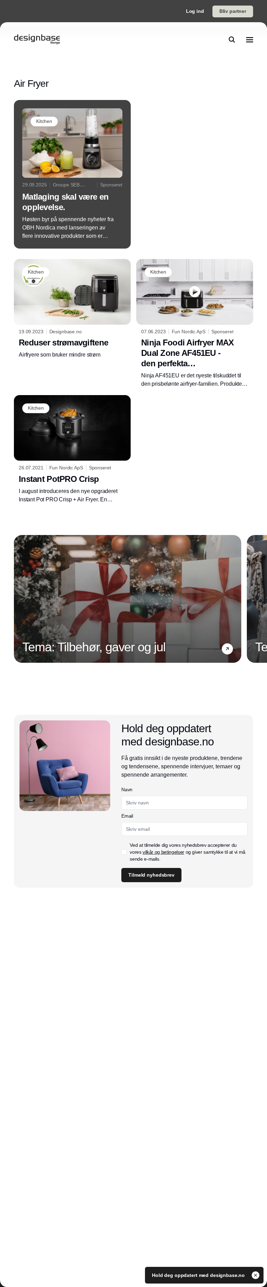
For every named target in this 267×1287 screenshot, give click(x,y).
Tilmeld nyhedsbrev (151, 875)
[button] (227, 648)
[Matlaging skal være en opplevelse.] (72, 174)
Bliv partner (232, 11)
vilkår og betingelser (163, 852)
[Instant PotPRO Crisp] (72, 449)
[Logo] (37, 39)
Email (127, 816)
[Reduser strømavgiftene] (72, 309)
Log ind (195, 11)
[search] (232, 39)
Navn (126, 789)
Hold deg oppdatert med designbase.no (199, 1275)
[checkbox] (124, 852)
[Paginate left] (19, 599)
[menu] (249, 39)
